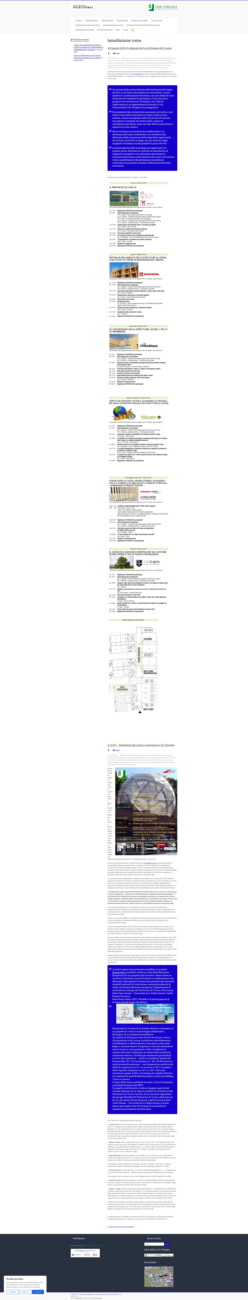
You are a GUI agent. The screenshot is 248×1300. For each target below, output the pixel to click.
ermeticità (123, 60)
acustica (126, 58)
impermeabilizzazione (147, 60)
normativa (161, 63)
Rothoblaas (111, 67)
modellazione (140, 63)
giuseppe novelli (136, 60)
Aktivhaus (124, 755)
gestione (129, 60)
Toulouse (142, 762)
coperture (151, 58)
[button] (133, 30)
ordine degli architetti (122, 760)
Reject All (25, 1292)
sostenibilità (155, 67)
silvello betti (144, 67)
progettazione (140, 65)
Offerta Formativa (107, 20)
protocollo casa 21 (149, 65)
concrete (145, 58)
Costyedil (151, 755)
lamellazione (111, 63)
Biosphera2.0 (119, 972)
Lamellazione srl (139, 74)
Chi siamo (78, 20)
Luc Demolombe (155, 757)
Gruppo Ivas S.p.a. (120, 757)
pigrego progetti (124, 65)
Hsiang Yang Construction (133, 757)
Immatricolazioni (122, 20)
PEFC (152, 760)
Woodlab (128, 764)
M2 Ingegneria (164, 757)
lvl (126, 63)
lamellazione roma (120, 63)
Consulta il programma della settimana (121, 1227)
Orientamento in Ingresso (139, 20)
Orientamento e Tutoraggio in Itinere (87, 25)
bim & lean (132, 58)
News (118, 30)
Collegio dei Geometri (142, 755)
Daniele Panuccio (159, 755)
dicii (156, 58)
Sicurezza (128, 67)
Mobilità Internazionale (105, 30)
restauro (162, 65)
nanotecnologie (148, 63)
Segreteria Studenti (91, 20)
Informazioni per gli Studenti (84, 30)
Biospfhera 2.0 (132, 755)
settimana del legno (119, 67)
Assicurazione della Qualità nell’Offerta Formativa (143, 25)
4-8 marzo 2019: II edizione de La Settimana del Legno (140, 48)
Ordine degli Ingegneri (135, 760)
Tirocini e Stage (156, 20)
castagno (138, 58)
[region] (25, 1286)
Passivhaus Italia (145, 760)
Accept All (38, 1292)
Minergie (113, 760)
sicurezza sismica (136, 67)
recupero (157, 65)
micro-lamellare (131, 63)
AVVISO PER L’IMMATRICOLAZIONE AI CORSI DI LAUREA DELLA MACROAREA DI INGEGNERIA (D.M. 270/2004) (88, 47)
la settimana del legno (166, 60)
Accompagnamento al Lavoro (113, 25)
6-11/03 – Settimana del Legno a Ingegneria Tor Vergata (141, 745)
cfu (142, 58)
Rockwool (168, 65)
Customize (12, 1292)
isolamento (157, 60)
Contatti (125, 30)
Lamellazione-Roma (151, 863)
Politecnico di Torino (159, 760)
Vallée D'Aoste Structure (118, 764)
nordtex (155, 63)
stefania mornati (163, 67)
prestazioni (133, 65)
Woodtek (133, 764)
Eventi (117, 53)
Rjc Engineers (169, 760)
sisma (149, 67)
